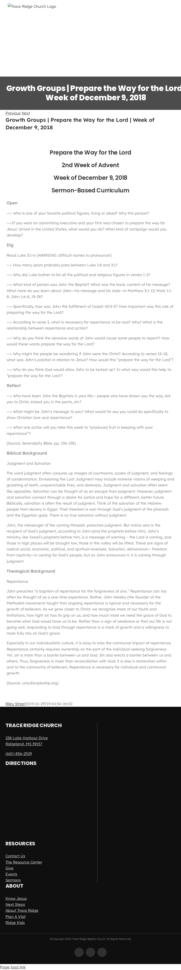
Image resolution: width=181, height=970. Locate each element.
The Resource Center (24, 862)
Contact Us (15, 856)
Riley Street (16, 703)
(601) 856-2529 (19, 753)
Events (11, 874)
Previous (13, 113)
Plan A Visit (16, 916)
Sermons (13, 880)
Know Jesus (16, 898)
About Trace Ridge (22, 910)
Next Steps (15, 904)
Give (9, 868)
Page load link (13, 967)
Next (26, 113)
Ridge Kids (15, 922)
